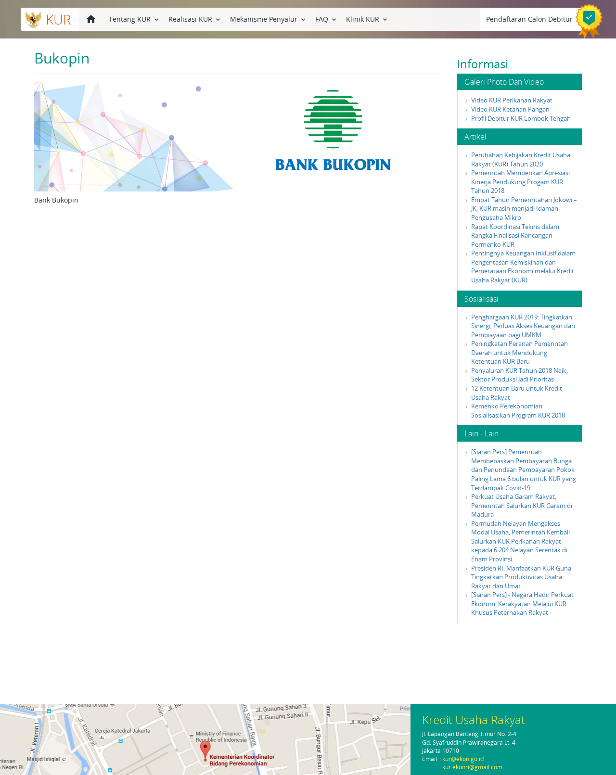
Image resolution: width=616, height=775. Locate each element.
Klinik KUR (367, 19)
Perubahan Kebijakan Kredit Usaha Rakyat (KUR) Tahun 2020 (520, 159)
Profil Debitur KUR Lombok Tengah (521, 118)
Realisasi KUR (195, 19)
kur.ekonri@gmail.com (472, 767)
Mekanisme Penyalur (268, 19)
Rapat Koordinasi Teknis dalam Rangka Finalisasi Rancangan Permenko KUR (515, 235)
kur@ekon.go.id (463, 759)
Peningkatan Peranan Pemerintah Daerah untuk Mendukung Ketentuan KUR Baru (519, 352)
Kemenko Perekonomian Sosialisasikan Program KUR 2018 (518, 410)
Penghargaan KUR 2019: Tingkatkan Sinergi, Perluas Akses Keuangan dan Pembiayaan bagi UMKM (523, 326)
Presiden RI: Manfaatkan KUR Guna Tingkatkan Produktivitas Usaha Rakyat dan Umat (521, 577)
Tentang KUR (134, 19)
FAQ (326, 19)
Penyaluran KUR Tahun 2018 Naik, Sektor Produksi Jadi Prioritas (519, 375)
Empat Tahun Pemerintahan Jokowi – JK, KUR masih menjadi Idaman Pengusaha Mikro (524, 208)
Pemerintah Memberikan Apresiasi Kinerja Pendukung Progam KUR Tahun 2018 (520, 181)
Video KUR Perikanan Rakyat (511, 100)
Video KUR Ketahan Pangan (510, 109)
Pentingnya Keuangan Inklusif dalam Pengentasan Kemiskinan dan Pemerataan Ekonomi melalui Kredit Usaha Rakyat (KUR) (523, 266)
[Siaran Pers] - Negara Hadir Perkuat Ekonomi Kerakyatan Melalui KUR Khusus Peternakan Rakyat (522, 603)
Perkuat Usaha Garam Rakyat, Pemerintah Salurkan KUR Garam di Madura (521, 505)
